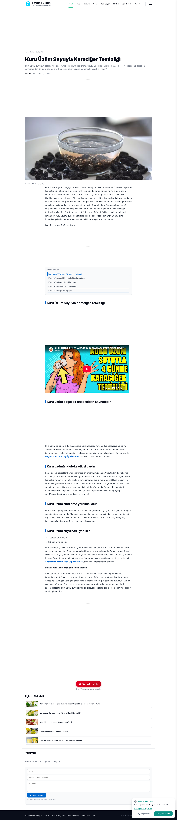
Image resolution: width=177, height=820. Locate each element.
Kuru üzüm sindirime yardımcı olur (63, 286)
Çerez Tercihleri (72, 816)
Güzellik (87, 4)
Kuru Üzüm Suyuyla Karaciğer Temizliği (65, 274)
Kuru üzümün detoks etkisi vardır (62, 282)
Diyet (78, 4)
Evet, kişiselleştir (163, 814)
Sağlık (71, 4)
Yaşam (137, 4)
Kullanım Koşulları (57, 816)
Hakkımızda (30, 816)
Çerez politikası (140, 809)
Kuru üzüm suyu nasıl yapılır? (60, 290)
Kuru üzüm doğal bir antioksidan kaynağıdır (66, 278)
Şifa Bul (28, 74)
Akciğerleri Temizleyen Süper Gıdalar (63, 562)
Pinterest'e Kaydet (90, 684)
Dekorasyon (105, 4)
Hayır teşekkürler (143, 814)
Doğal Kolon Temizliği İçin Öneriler (62, 456)
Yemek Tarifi (126, 4)
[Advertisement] (88, 26)
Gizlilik (46, 816)
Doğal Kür (39, 52)
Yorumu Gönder (36, 795)
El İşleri (116, 4)
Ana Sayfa (30, 52)
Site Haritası (85, 816)
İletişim (39, 816)
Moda (95, 4)
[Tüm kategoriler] (150, 4)
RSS (93, 816)
